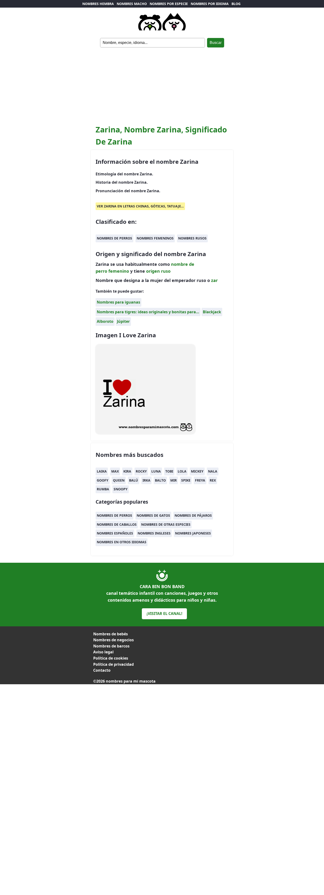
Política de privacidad (113, 664)
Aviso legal (103, 652)
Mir (173, 480)
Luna (156, 471)
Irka (146, 480)
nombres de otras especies (165, 524)
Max (115, 471)
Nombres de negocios (113, 639)
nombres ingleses (154, 533)
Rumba (103, 489)
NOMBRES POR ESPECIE (169, 3)
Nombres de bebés (110, 634)
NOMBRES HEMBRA (98, 3)
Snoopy (121, 489)
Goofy (102, 480)
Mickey (197, 471)
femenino (118, 271)
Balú (133, 480)
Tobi (169, 471)
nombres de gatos (153, 515)
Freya (200, 480)
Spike (185, 480)
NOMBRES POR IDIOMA (210, 3)
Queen (119, 480)
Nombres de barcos (111, 646)
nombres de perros (114, 238)
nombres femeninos (155, 238)
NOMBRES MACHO (132, 3)
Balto (160, 480)
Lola (182, 471)
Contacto (102, 670)
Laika (102, 471)
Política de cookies (110, 658)
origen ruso (158, 271)
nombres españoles (115, 533)
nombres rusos (192, 238)
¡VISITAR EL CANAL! (164, 613)
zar (214, 280)
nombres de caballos (117, 524)
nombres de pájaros (193, 515)
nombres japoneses (193, 533)
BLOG (236, 3)
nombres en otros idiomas (121, 542)
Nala (212, 471)
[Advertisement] (162, 83)
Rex (213, 480)
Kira (127, 471)
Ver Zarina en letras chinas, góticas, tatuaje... (140, 206)
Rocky (141, 471)
